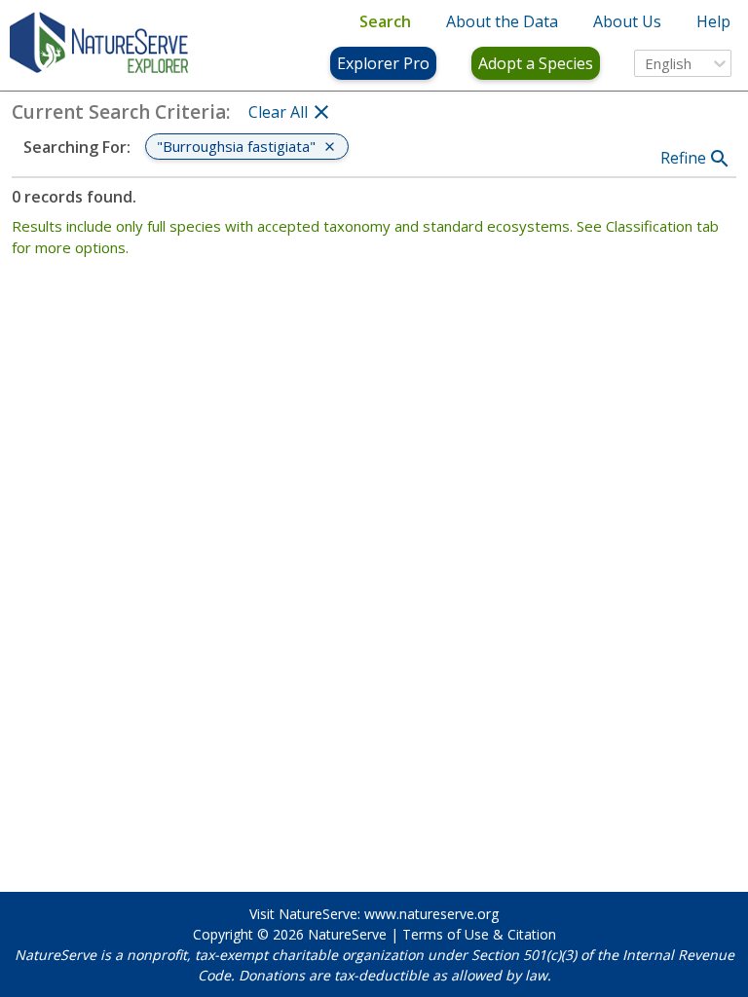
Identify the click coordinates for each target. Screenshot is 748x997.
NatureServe (347, 934)
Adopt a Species (535, 63)
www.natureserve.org (431, 914)
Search (385, 21)
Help (713, 21)
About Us (627, 21)
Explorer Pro (383, 63)
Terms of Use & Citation (479, 934)
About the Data (502, 21)
